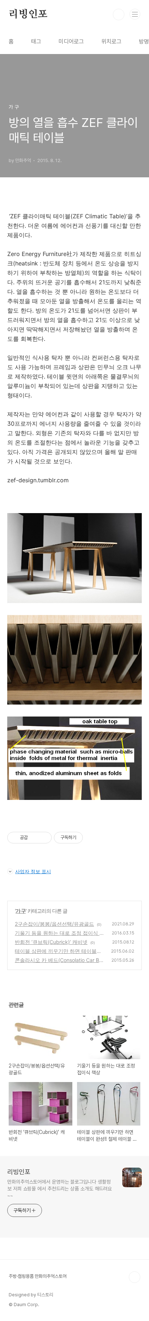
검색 (118, 14)
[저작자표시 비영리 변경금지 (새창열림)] (92, 838)
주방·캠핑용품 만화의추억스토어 (38, 1276)
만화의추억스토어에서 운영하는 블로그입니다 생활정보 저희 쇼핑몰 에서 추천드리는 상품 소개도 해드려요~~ (59, 1188)
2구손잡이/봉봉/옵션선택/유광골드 (54, 924)
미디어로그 (71, 41)
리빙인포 (28, 14)
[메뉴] (134, 14)
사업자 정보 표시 (33, 871)
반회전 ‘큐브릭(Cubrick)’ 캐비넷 (51, 942)
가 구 (21, 911)
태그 (36, 41)
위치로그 (111, 41)
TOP (134, 1277)
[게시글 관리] (43, 837)
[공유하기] (34, 837)
